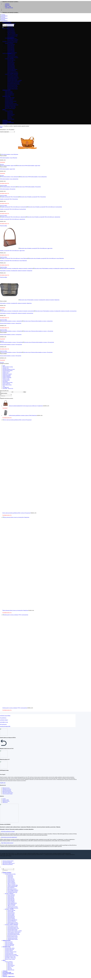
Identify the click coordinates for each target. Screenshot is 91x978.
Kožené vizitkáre (11, 31)
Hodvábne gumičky (9, 102)
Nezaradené (5, 381)
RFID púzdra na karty (11, 38)
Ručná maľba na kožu (7, 384)
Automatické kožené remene (13, 84)
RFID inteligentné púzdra (12, 39)
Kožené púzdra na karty (12, 40)
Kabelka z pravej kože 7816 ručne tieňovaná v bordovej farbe (13, 209)
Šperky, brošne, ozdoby (10, 108)
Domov (1, 126)
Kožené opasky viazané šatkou (13, 81)
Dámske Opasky (10, 63)
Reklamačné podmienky (7, 791)
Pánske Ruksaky (10, 48)
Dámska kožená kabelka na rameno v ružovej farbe (10, 334)
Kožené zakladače (11, 32)
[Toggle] (0, 837)
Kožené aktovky (10, 28)
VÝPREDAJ (4, 120)
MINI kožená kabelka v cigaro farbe (7, 169)
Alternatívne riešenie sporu (7, 792)
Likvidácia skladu (6, 380)
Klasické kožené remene (12, 88)
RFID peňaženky (10, 37)
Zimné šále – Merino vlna (10, 107)
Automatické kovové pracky (13, 82)
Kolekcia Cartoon (6, 371)
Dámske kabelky (10, 64)
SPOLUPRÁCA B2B (6, 121)
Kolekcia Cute (5, 372)
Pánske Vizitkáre (11, 51)
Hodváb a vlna (5, 368)
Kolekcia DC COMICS (7, 374)
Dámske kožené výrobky (7, 366)
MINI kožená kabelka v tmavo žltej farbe (8, 157)
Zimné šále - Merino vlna (7, 388)
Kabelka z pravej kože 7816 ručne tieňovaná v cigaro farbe (12, 250)
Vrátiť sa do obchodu (6, 53)
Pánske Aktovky (10, 45)
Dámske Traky (10, 60)
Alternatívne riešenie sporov (8, 863)
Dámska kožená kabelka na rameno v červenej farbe (11, 344)
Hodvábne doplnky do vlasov (8, 369)
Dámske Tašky (10, 61)
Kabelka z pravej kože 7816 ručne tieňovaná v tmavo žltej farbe (13, 260)
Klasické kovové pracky (12, 87)
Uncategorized (5, 387)
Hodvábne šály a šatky (10, 97)
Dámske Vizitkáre (11, 68)
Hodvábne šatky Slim (9, 98)
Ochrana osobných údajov (7, 793)
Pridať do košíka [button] (3, 185)
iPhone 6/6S (10, 113)
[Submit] (2, 27)
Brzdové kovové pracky (12, 85)
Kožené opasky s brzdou (12, 75)
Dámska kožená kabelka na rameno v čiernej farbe (10, 355)
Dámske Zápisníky (11, 69)
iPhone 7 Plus (10, 115)
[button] (5, 28)
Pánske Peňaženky (11, 53)
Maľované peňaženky (9, 93)
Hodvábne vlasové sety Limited (11, 104)
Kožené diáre (10, 27)
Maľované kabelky (9, 92)
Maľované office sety (9, 95)
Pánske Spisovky (10, 49)
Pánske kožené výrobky (7, 382)
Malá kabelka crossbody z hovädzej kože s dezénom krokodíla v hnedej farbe (16, 270)
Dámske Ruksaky (11, 67)
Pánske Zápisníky (11, 52)
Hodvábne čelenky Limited (10, 101)
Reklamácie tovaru (6, 787)
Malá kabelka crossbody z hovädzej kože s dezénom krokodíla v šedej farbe (16, 303)
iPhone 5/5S (10, 112)
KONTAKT (4, 123)
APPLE (3, 109)
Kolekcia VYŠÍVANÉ (6, 377)
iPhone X (9, 116)
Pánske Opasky (10, 46)
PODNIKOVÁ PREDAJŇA (8, 122)
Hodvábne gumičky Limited (11, 103)
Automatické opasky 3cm (12, 76)
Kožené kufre (10, 26)
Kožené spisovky (11, 29)
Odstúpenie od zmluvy (6, 789)
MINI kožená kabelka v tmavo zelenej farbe (9, 179)
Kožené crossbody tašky (12, 34)
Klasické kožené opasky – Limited (14, 80)
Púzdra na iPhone (8, 110)
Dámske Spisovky (11, 65)
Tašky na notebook (11, 33)
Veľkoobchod (5, 802)
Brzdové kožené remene (12, 86)
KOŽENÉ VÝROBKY (6, 22)
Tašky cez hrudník (11, 55)
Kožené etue (10, 24)
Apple (3, 365)
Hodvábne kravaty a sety (10, 106)
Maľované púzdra (8, 91)
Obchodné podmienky (6, 790)
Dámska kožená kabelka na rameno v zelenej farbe (10, 323)
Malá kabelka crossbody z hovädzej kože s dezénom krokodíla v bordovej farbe (16, 313)
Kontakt (4, 798)
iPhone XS (9, 118)
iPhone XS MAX (10, 119)
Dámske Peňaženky (11, 70)
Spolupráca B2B (5, 799)
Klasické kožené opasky (12, 79)
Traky (3, 386)
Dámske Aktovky (11, 62)
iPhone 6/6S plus (11, 114)
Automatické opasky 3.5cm (13, 77)
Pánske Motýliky (11, 50)
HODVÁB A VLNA (6, 96)
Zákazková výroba (5, 801)
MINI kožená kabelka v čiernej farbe (7, 189)
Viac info (2, 164)
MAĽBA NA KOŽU (6, 90)
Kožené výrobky (5, 378)
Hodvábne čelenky (9, 99)
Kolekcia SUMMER (6, 375)
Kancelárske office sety (12, 42)
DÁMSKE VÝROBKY (9, 58)
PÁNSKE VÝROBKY (9, 43)
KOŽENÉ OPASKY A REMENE (11, 74)
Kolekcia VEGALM (6, 376)
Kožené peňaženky (11, 36)
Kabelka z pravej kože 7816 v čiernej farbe (9, 199)
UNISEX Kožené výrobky (10, 23)
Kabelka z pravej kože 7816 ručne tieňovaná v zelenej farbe (12, 219)
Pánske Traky (10, 44)
